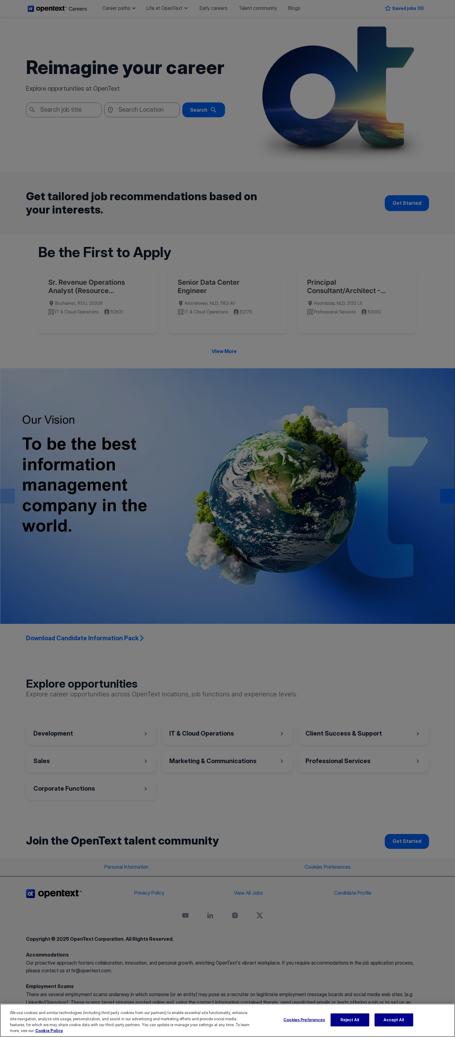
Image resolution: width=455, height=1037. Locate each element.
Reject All (349, 1019)
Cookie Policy (49, 1030)
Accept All (394, 1019)
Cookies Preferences (304, 1019)
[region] (227, 1020)
